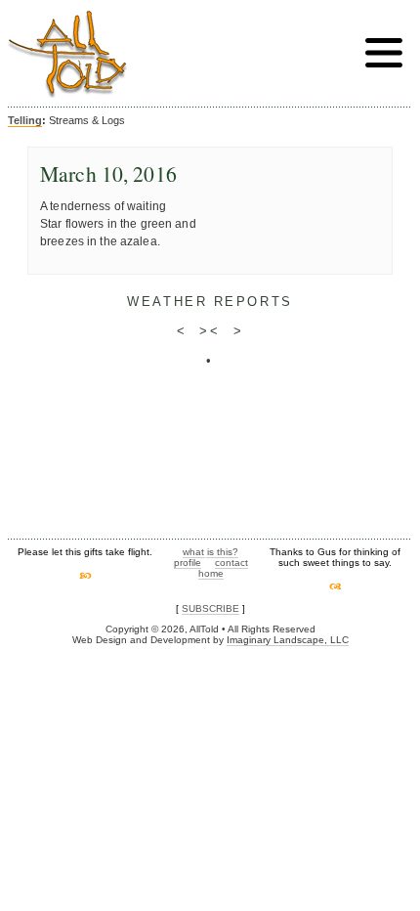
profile (187, 562)
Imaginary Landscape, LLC (288, 639)
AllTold (67, 54)
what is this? (210, 551)
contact (231, 562)
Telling (25, 120)
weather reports (209, 301)
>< (209, 331)
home (211, 573)
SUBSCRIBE (210, 608)
